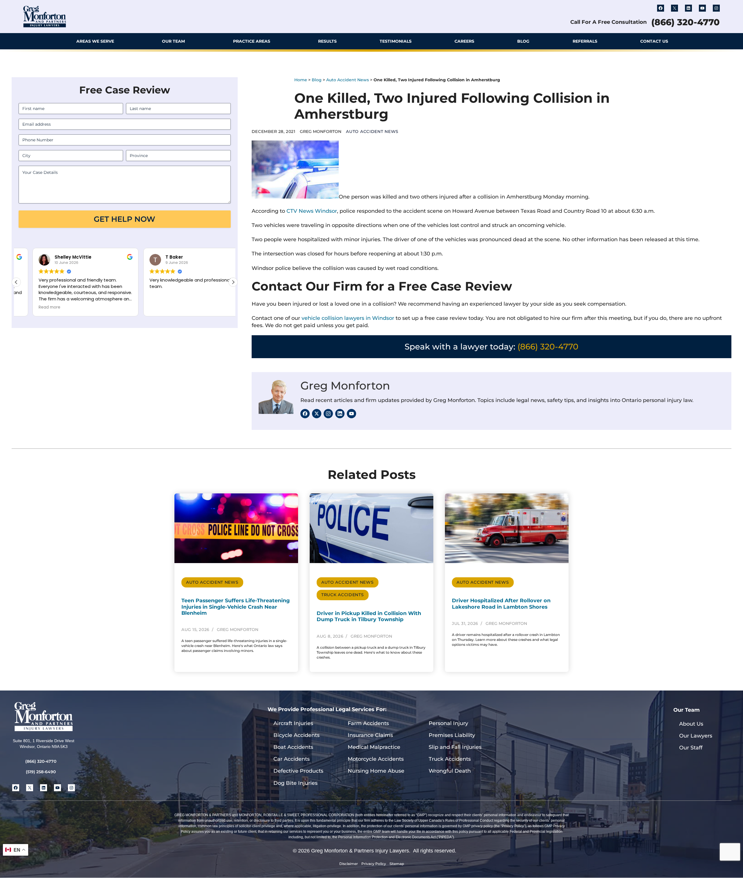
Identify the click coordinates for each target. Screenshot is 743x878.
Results (327, 41)
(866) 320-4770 (685, 22)
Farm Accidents (368, 723)
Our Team (173, 41)
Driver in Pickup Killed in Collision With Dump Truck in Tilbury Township (369, 616)
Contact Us (654, 41)
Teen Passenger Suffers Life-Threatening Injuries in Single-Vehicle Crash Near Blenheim (235, 606)
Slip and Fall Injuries (455, 747)
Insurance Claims (370, 735)
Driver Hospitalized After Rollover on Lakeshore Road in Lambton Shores (501, 603)
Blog (523, 41)
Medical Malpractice (374, 747)
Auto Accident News (347, 79)
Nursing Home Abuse (376, 771)
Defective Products (298, 771)
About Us (691, 724)
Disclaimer (348, 863)
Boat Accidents (293, 747)
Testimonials (396, 41)
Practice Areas (251, 41)
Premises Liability (452, 735)
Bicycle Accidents (296, 735)
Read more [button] (33, 307)
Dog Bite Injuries (295, 783)
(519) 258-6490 (41, 771)
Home (300, 79)
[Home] (29, 41)
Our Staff (690, 747)
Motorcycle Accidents (376, 759)
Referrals (585, 41)
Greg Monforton (345, 385)
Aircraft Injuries (293, 723)
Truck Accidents (342, 594)
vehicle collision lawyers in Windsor (348, 318)
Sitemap (396, 863)
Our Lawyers (695, 736)
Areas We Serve (95, 41)
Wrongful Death (450, 771)
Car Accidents (291, 759)
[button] (714, 41)
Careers (464, 41)
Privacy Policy (373, 863)
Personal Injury (448, 723)
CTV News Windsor (311, 211)
